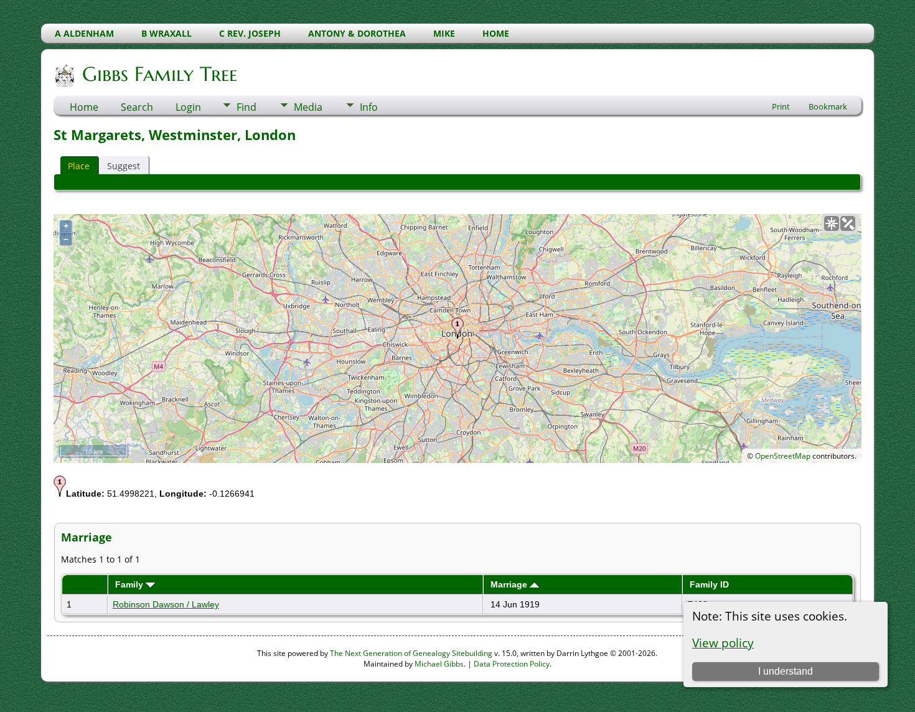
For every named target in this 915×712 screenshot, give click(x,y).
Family (130, 584)
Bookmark (828, 106)
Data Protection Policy (512, 663)
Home (84, 107)
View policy (723, 642)
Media (308, 107)
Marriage (510, 584)
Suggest (123, 166)
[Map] (831, 223)
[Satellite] (847, 223)
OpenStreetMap (782, 456)
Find (246, 107)
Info (369, 107)
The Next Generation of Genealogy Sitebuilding (411, 653)
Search (137, 107)
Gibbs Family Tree (159, 74)
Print (781, 106)
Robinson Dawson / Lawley (166, 604)
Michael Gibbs (439, 663)
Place (79, 166)
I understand (785, 671)
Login (188, 107)
